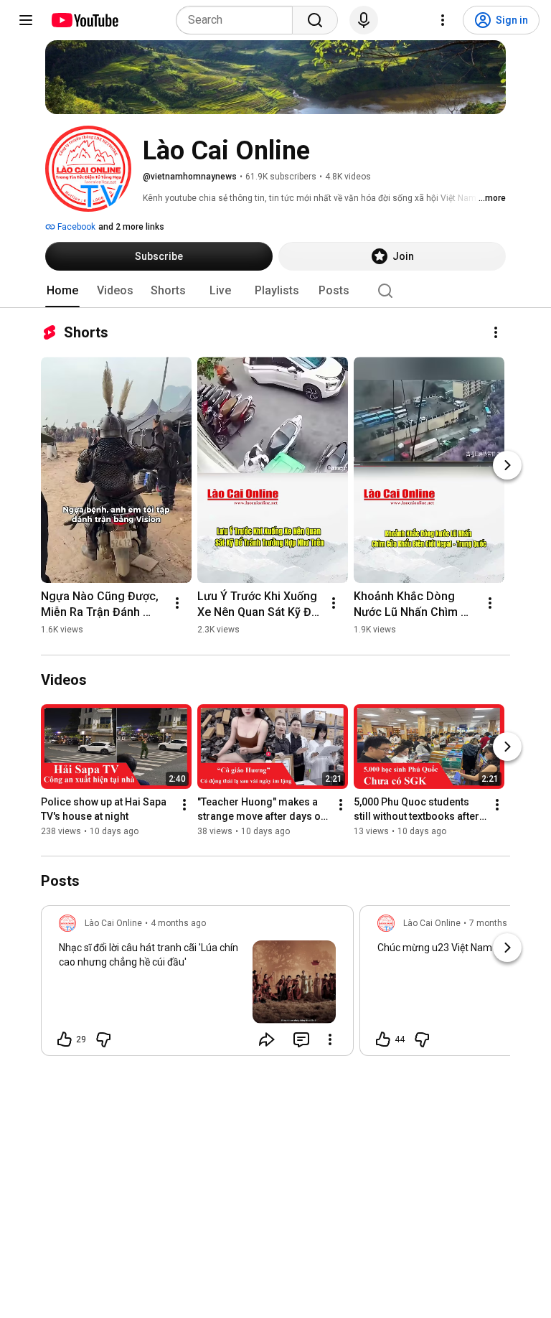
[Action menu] (330, 1039)
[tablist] (275, 291)
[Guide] (25, 20)
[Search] (315, 20)
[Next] (507, 465)
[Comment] (301, 1039)
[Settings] (442, 20)
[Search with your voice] (363, 20)
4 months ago (178, 923)
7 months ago (496, 923)
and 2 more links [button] (131, 227)
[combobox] (238, 20)
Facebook (75, 227)
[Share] (267, 1039)
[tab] (62, 291)
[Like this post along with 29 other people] (64, 1039)
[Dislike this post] (103, 1039)
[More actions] (495, 332)
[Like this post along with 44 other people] (383, 1039)
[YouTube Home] (84, 20)
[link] (197, 985)
